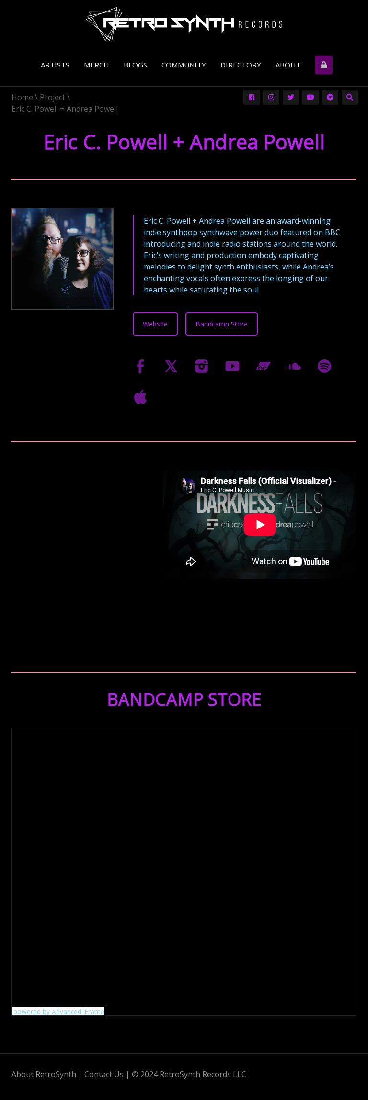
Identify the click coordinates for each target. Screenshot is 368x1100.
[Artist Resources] (325, 65)
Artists (55, 64)
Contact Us (104, 1074)
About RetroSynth (44, 1074)
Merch (96, 64)
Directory (240, 64)
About (288, 64)
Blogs (135, 64)
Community (183, 64)
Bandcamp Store (222, 323)
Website (155, 323)
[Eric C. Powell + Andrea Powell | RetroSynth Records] (184, 25)
